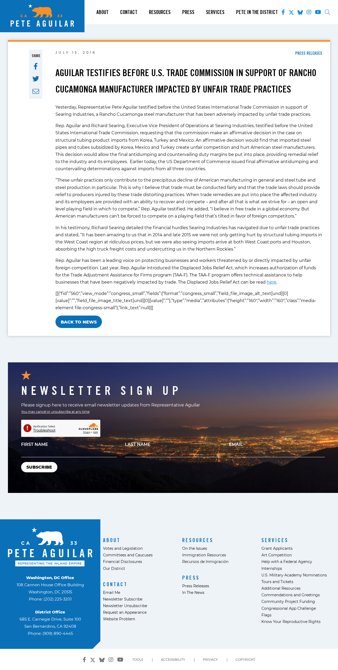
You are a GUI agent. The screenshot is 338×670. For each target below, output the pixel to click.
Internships (271, 568)
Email (236, 444)
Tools (137, 659)
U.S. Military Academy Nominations (294, 574)
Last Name (138, 444)
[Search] (327, 12)
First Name (34, 444)
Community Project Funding (288, 601)
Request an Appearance (125, 612)
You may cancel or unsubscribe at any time (55, 411)
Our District (114, 568)
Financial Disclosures (122, 561)
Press (188, 12)
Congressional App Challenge (288, 608)
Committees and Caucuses (128, 554)
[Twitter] (291, 11)
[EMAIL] (35, 91)
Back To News (79, 322)
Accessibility (173, 659)
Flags (266, 614)
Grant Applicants (277, 548)
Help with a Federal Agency (286, 561)
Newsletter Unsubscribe (125, 605)
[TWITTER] (35, 79)
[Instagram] (309, 12)
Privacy (210, 659)
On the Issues (194, 548)
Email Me (111, 592)
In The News (193, 592)
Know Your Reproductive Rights (291, 621)
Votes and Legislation (123, 548)
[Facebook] (283, 12)
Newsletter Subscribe (122, 599)
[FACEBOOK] (36, 66)
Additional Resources (281, 588)
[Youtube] (318, 12)
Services (215, 12)
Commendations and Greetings (290, 594)
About (102, 12)
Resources (160, 12)
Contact (128, 12)
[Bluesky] (300, 11)
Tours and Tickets (277, 581)
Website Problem (119, 618)
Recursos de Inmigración (205, 561)
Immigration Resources (204, 554)
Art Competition (276, 554)
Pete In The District (257, 12)
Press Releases (195, 585)
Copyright (245, 659)
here (271, 282)
